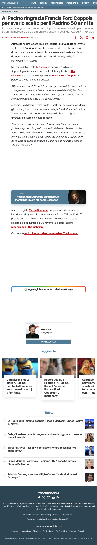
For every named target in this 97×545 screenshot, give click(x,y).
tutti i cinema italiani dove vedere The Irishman (51, 233)
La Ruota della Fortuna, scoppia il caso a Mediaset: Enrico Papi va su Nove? (45, 422)
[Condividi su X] (81, 37)
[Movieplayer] (48, 493)
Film (33, 3)
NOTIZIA (5, 37)
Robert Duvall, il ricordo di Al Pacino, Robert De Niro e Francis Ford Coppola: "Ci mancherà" (56, 388)
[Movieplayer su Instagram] (48, 497)
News (16, 11)
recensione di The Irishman (27, 226)
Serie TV (43, 3)
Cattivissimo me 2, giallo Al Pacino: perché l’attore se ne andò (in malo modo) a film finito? (19, 386)
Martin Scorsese (38, 210)
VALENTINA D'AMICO (19, 37)
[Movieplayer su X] (43, 497)
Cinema (85, 3)
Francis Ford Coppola (64, 75)
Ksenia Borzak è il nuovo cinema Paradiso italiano (28, 8)
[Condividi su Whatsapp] (87, 37)
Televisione (57, 3)
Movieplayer (6, 11)
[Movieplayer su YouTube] (53, 497)
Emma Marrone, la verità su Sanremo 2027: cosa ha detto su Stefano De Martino (42, 462)
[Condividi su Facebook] (75, 37)
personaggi (72, 3)
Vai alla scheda (48, 342)
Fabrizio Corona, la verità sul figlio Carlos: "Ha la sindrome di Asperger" (42, 476)
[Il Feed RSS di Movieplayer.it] (58, 497)
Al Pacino (41, 67)
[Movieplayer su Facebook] (39, 497)
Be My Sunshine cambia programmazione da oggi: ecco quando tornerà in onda (45, 436)
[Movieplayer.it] (10, 3)
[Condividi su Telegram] (92, 37)
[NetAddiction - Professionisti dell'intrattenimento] (54, 526)
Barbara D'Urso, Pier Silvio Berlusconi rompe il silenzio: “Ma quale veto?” (42, 449)
